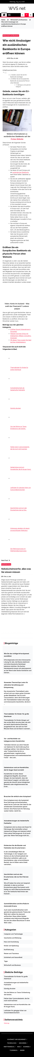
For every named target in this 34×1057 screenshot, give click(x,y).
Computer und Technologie (13, 934)
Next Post (4, 560)
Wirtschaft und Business (11, 35)
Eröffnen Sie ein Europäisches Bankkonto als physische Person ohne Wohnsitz (20, 81)
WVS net (17, 8)
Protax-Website (17, 139)
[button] (23, 15)
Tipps (6, 961)
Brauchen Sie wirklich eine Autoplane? (17, 796)
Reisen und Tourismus (11, 953)
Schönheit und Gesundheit (13, 957)
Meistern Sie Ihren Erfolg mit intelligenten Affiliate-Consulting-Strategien (20, 336)
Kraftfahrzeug (6, 564)
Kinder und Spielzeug (11, 946)
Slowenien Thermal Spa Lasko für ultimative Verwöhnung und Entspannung (16, 685)
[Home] (4, 15)
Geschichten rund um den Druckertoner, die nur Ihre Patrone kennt (16, 876)
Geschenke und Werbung (12, 938)
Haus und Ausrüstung (11, 942)
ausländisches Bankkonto (20, 172)
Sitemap (6, 1023)
